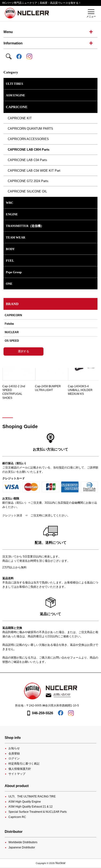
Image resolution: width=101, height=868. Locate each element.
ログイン (14, 758)
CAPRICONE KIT (19, 118)
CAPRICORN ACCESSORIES (27, 139)
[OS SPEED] (50, 340)
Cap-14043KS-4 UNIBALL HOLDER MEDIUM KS (80, 390)
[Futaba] (50, 323)
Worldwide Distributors (22, 842)
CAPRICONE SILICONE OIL (26, 191)
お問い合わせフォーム (67, 657)
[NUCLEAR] (50, 332)
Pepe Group (14, 272)
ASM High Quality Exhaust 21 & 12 (30, 806)
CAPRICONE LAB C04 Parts (26, 160)
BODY (10, 249)
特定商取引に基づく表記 (23, 763)
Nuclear (60, 863)
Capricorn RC (17, 817)
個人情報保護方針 (19, 768)
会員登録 (14, 753)
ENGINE (12, 214)
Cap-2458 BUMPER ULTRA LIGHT (48, 388)
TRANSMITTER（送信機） (25, 226)
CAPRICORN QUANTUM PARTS (29, 128)
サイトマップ (16, 773)
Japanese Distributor (21, 847)
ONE (9, 283)
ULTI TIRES (14, 83)
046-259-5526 (42, 713)
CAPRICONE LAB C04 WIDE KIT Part (33, 170)
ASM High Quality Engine (24, 801)
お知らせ (14, 748)
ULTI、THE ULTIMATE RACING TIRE (32, 796)
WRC (9, 202)
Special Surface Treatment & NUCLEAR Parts (37, 811)
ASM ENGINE (15, 95)
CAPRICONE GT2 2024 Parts (27, 181)
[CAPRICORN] (50, 316)
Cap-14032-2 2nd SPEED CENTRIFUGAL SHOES (13, 392)
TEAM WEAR (15, 237)
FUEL (10, 260)
